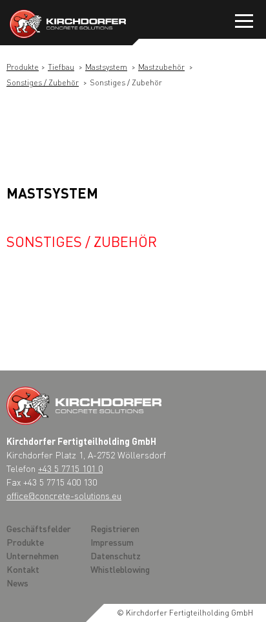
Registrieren (114, 528)
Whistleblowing (120, 569)
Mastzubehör (161, 67)
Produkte (22, 67)
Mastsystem (106, 67)
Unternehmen (32, 555)
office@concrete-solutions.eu (63, 495)
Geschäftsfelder (38, 528)
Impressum (112, 542)
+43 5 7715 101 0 (70, 468)
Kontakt (22, 569)
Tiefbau (61, 67)
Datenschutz (115, 555)
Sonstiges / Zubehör (42, 82)
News (17, 582)
